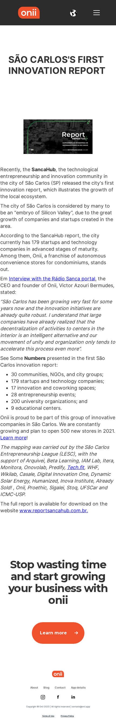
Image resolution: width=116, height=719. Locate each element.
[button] (73, 13)
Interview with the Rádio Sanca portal (52, 278)
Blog (46, 687)
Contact (60, 687)
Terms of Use (48, 716)
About (34, 687)
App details (78, 687)
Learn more (13, 438)
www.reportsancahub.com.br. (53, 510)
